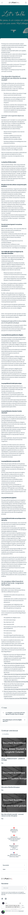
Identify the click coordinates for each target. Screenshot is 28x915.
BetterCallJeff (21, 910)
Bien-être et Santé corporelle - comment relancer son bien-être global (12, 815)
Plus (2, 763)
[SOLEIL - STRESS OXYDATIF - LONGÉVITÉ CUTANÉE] (14, 747)
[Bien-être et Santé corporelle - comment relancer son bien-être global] (14, 802)
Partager (5, 707)
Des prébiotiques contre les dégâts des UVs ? (12, 720)
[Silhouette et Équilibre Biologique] (14, 775)
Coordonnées (22, 907)
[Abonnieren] (24, 888)
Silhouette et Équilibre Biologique (10, 787)
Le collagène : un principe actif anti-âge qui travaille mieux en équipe (15, 713)
